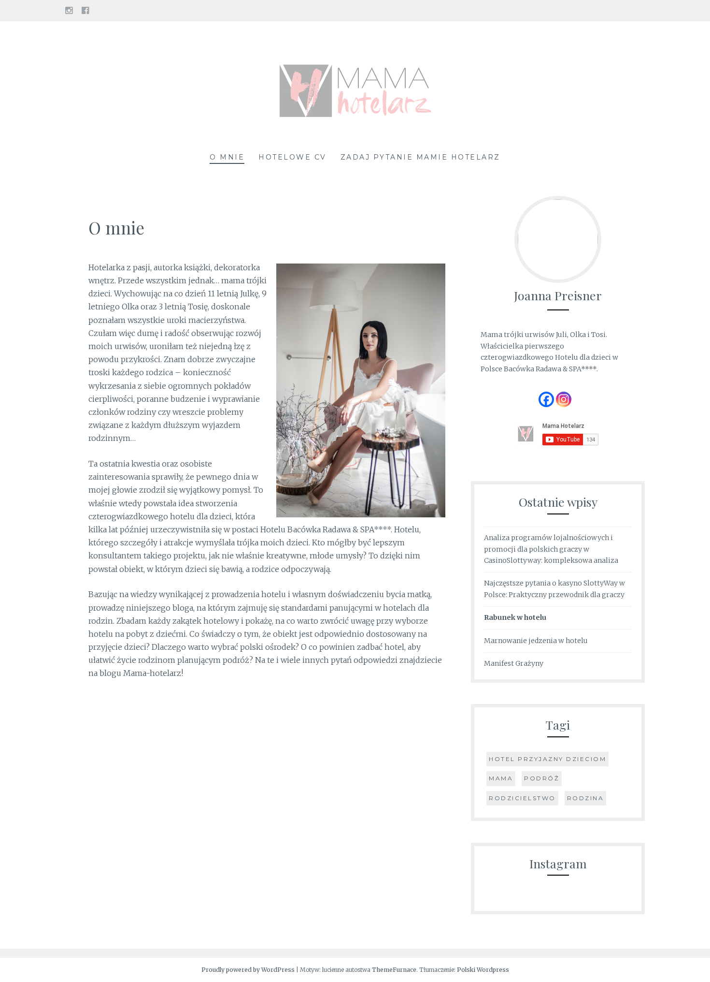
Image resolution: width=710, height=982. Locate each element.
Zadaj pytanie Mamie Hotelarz (420, 157)
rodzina (585, 798)
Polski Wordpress (483, 969)
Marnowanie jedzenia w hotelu (536, 640)
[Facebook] (546, 399)
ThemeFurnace (394, 969)
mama (501, 778)
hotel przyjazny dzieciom (547, 758)
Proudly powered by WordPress (248, 969)
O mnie (227, 157)
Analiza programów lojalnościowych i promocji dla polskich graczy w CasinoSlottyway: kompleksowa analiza (551, 549)
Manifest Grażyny (513, 663)
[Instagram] (563, 399)
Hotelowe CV (292, 157)
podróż (541, 778)
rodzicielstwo (522, 798)
